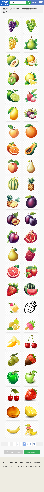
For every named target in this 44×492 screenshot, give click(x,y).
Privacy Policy (9, 466)
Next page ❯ (32, 452)
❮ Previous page (13, 452)
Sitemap (37, 466)
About (28, 463)
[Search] (28, 3)
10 (34, 444)
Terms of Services (24, 466)
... (12, 444)
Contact (36, 463)
